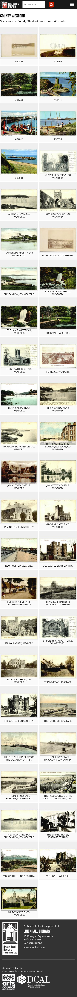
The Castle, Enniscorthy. (19, 721)
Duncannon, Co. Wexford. (57, 255)
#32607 (19, 100)
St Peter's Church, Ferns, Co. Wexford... (58, 642)
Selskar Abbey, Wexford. (19, 643)
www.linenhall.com (34, 947)
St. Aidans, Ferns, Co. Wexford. (19, 681)
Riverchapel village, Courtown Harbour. (19, 603)
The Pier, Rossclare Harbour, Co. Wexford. (57, 758)
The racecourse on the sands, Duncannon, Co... (58, 797)
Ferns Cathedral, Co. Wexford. (19, 370)
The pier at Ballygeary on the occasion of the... (19, 758)
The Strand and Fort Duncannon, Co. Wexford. (19, 836)
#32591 (19, 61)
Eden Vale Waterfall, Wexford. (57, 293)
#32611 (58, 100)
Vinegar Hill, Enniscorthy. (19, 876)
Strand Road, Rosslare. (58, 682)
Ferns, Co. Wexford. (58, 371)
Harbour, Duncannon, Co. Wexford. (19, 448)
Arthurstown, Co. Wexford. (19, 215)
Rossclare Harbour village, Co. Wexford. (57, 603)
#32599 (58, 61)
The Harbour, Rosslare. (58, 721)
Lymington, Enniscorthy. (19, 527)
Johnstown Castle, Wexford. (19, 487)
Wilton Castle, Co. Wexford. (19, 913)
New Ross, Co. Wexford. (19, 565)
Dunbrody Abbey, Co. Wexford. (57, 215)
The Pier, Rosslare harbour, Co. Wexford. (19, 797)
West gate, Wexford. (58, 876)
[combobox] (33, 4)
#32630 (58, 139)
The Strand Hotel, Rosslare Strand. (58, 836)
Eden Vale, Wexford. (58, 333)
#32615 (19, 139)
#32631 (19, 178)
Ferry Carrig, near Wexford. (19, 409)
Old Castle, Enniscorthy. (58, 565)
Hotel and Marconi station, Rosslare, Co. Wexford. (58, 446)
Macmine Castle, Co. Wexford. (58, 526)
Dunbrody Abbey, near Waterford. (19, 254)
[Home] (3, 4)
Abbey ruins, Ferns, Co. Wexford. (57, 176)
